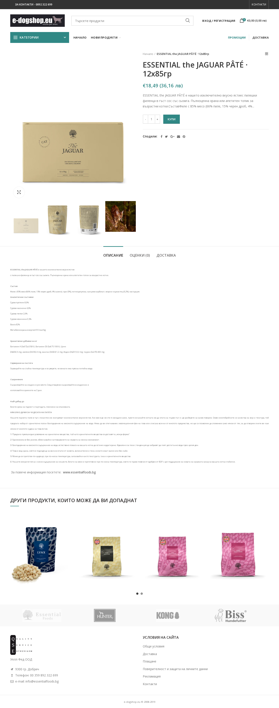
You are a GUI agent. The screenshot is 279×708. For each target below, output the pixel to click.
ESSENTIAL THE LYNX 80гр (41, 540)
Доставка (166, 255)
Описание (113, 255)
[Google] (172, 136)
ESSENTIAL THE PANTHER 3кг (238, 540)
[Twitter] (166, 136)
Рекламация (152, 676)
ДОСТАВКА (260, 37)
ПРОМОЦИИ (237, 37)
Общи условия (153, 646)
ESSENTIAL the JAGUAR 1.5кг (106, 540)
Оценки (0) (140, 255)
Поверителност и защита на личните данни (175, 669)
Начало (148, 54)
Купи (171, 119)
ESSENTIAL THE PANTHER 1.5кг (172, 540)
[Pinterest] (184, 136)
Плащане (149, 661)
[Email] (178, 136)
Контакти (259, 4)
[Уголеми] (19, 192)
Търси (187, 21)
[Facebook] (161, 136)
